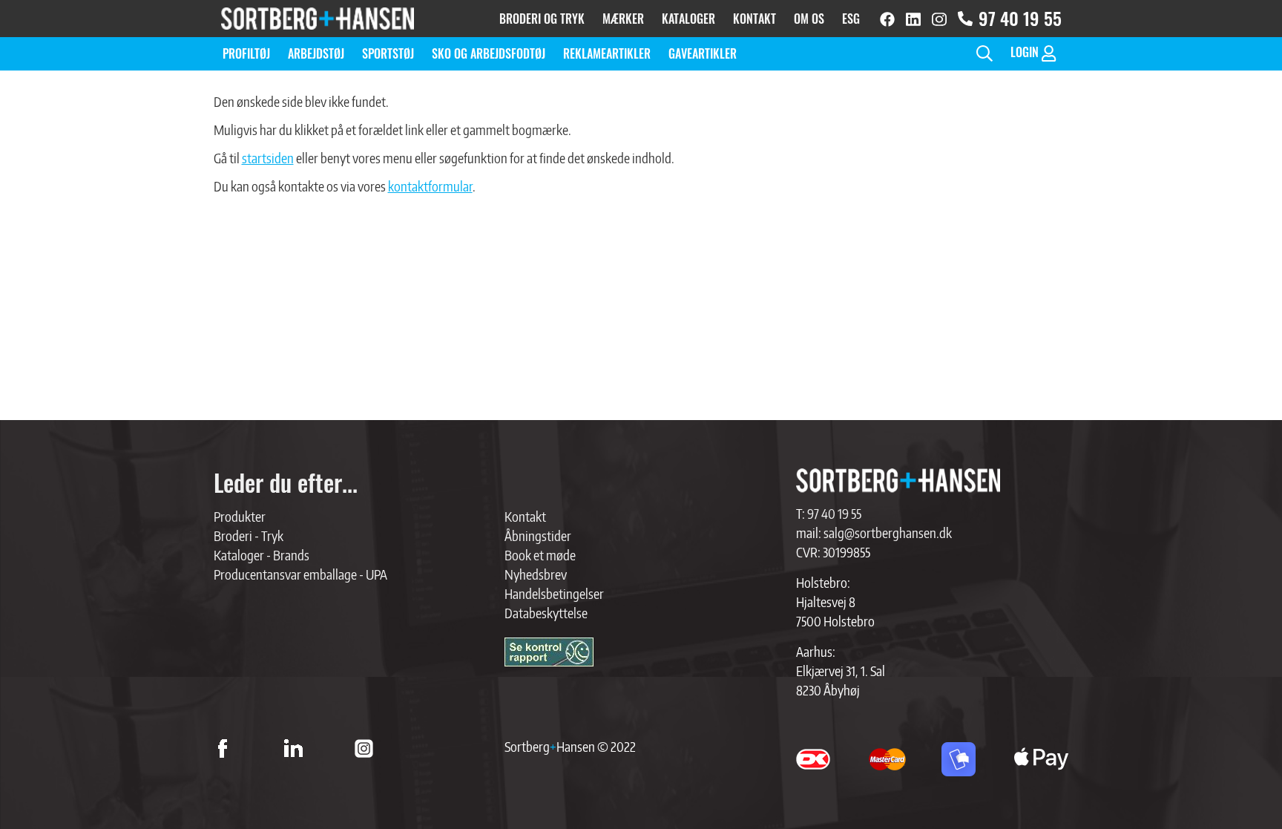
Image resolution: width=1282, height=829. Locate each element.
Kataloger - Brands (261, 554)
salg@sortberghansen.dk (888, 532)
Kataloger (688, 18)
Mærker (623, 18)
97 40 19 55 (1020, 18)
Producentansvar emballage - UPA (300, 574)
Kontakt (754, 18)
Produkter (240, 516)
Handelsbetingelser (554, 593)
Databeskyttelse (546, 612)
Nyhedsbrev (535, 574)
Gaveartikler (702, 53)
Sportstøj (388, 53)
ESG (851, 18)
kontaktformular (430, 185)
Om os (809, 18)
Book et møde (540, 554)
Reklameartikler (607, 53)
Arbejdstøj (316, 53)
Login (1026, 52)
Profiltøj (246, 53)
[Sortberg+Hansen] (898, 480)
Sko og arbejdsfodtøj (488, 53)
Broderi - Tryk (248, 535)
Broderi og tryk (542, 18)
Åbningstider (537, 535)
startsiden (268, 157)
